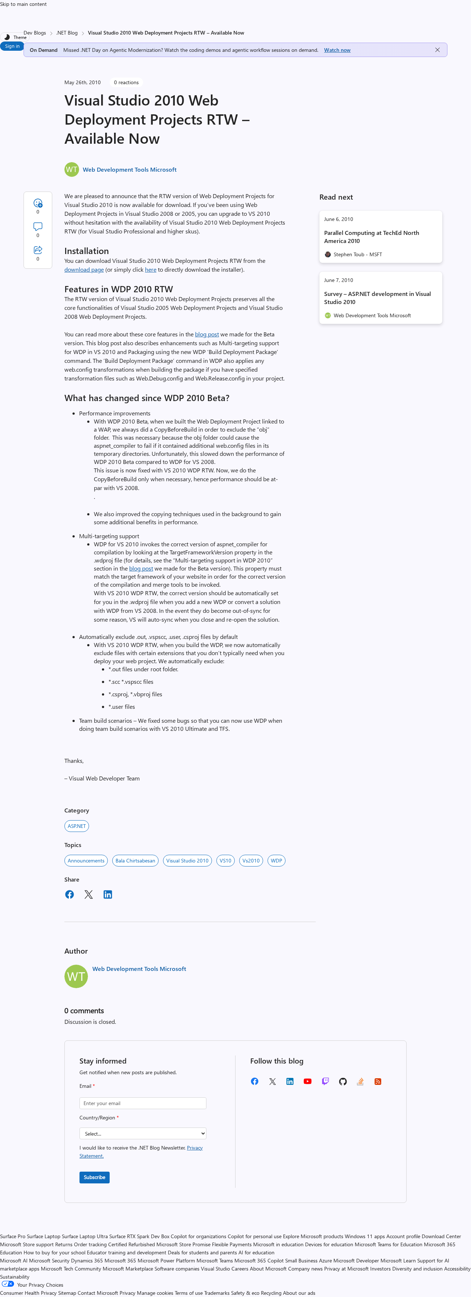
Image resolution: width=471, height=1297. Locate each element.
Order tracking (90, 1244)
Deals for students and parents (202, 1252)
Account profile (403, 1236)
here (150, 269)
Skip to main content (23, 3)
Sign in (12, 46)
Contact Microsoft (98, 1292)
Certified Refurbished (131, 1244)
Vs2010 (251, 860)
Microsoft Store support (27, 1244)
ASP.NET (77, 825)
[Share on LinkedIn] (108, 895)
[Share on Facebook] (69, 895)
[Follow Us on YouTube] (307, 1083)
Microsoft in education (278, 1244)
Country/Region (99, 1117)
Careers (239, 1268)
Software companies (177, 1268)
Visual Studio (215, 1268)
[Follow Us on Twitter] (272, 1083)
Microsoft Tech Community (71, 1268)
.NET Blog (67, 32)
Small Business (301, 1260)
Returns (63, 1244)
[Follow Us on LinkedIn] (290, 1083)
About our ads (299, 1292)
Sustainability (14, 1276)
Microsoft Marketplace (128, 1268)
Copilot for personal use (254, 1236)
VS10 (225, 860)
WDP (276, 860)
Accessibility (457, 1268)
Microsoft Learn (398, 1260)
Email (87, 1085)
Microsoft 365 (120, 1260)
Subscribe (94, 1176)
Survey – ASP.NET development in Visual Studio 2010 (377, 298)
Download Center (441, 1236)
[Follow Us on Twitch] (325, 1083)
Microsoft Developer (356, 1260)
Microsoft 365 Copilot (259, 1260)
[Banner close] (437, 50)
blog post (207, 334)
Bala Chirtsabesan (135, 860)
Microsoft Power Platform (166, 1260)
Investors (380, 1268)
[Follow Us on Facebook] (254, 1083)
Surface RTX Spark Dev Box (139, 1236)
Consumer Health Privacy (28, 1292)
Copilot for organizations (198, 1236)
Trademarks (217, 1292)
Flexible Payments (232, 1244)
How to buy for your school (54, 1252)
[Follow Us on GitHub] (343, 1083)
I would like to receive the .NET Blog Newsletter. (141, 1151)
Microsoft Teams (214, 1260)
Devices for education (329, 1244)
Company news (305, 1268)
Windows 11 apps (365, 1236)
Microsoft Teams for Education (388, 1244)
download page (84, 269)
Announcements (86, 860)
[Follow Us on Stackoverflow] (360, 1083)
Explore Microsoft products (313, 1236)
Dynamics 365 (87, 1260)
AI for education (256, 1252)
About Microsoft (268, 1268)
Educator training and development (126, 1252)
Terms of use (189, 1292)
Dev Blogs (35, 32)
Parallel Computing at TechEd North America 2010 (371, 236)
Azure (325, 1260)
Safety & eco (245, 1292)
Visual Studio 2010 (187, 860)
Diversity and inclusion (417, 1268)
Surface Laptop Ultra (85, 1236)
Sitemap (67, 1292)
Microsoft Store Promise (183, 1244)
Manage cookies (155, 1292)
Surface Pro (12, 1236)
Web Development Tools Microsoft (130, 169)
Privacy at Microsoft (346, 1268)
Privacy (128, 1292)
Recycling (271, 1292)
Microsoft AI (14, 1260)
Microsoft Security (49, 1260)
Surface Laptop (43, 1236)
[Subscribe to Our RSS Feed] (377, 1083)
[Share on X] (89, 895)
